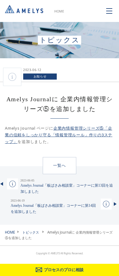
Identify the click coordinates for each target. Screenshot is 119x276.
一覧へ (59, 165)
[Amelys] (24, 11)
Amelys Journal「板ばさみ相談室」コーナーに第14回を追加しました (53, 206)
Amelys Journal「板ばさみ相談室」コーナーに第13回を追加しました (66, 186)
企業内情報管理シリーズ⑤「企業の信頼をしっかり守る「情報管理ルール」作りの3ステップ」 (58, 134)
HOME (59, 11)
